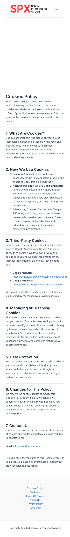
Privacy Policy (35, 503)
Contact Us (35, 508)
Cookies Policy (35, 488)
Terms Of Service (35, 496)
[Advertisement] (35, 54)
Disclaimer (35, 492)
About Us (35, 500)
